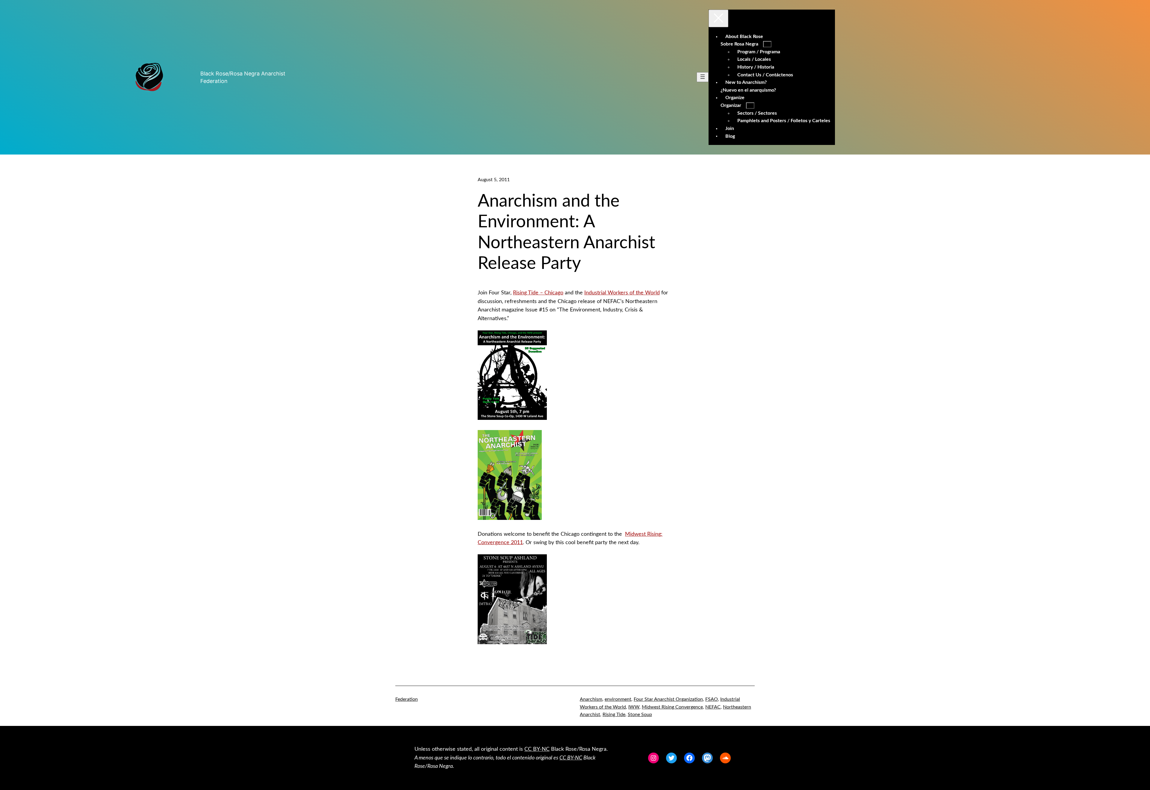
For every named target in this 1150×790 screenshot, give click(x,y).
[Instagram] (653, 758)
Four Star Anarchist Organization (668, 699)
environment (618, 699)
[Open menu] (703, 77)
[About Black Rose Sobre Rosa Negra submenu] (767, 44)
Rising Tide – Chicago (538, 293)
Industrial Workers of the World (622, 293)
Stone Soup (640, 714)
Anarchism (591, 699)
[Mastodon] (707, 758)
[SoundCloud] (725, 758)
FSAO (711, 699)
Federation (406, 699)
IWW (633, 707)
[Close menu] (718, 18)
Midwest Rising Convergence (672, 707)
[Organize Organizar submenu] (750, 105)
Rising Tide (614, 714)
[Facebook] (689, 758)
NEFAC (713, 707)
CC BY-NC (537, 749)
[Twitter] (671, 758)
